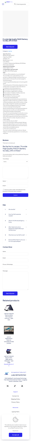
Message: (5, 270)
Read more (15, 430)
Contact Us (15, 396)
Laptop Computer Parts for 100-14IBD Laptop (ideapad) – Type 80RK (9, 359)
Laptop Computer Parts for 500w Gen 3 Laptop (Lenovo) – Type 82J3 (9, 316)
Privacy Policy (15, 402)
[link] (15, 209)
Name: (4, 251)
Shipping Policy (15, 399)
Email (4, 185)
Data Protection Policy (17, 428)
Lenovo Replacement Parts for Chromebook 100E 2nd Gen (9, 340)
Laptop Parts (15, 411)
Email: (4, 258)
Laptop (10, 51)
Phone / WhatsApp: (8, 264)
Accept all (15, 435)
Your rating (6, 158)
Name (4, 181)
